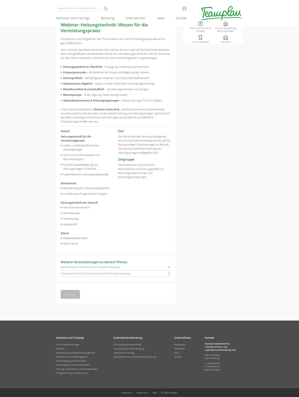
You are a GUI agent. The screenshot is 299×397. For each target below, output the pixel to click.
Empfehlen (226, 41)
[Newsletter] (180, 8)
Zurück (71, 294)
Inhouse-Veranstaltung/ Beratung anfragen (225, 29)
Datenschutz (142, 392)
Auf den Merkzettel (200, 41)
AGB (155, 392)
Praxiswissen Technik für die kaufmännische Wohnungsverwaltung (95, 273)
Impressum (127, 392)
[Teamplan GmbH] (221, 13)
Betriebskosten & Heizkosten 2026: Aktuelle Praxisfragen (90, 267)
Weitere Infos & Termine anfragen (200, 29)
